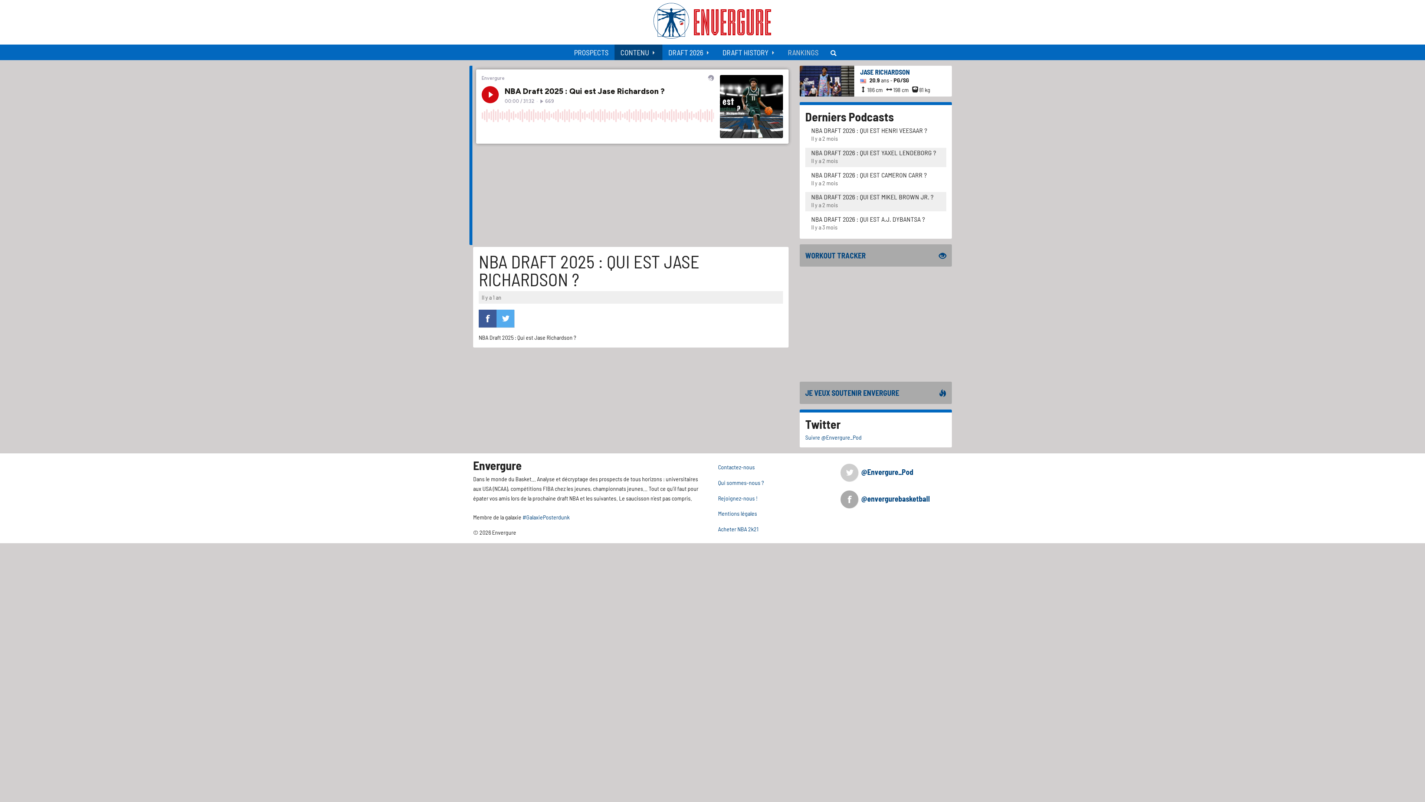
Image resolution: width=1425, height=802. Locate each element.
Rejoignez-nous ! (738, 498)
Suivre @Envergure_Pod (833, 437)
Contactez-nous (736, 466)
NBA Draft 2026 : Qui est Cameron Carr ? (869, 175)
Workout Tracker (835, 255)
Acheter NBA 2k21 (738, 528)
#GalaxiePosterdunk (546, 517)
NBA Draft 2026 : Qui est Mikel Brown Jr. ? (872, 197)
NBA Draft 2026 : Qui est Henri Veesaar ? (869, 130)
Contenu (634, 52)
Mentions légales (737, 513)
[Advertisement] (876, 324)
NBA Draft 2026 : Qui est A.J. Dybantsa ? (868, 219)
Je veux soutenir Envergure (852, 392)
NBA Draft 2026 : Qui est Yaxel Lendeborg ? (873, 153)
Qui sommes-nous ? (741, 482)
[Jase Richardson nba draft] (827, 80)
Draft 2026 (685, 52)
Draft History (746, 52)
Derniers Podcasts (849, 117)
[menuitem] (591, 52)
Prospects (591, 52)
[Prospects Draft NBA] (834, 52)
